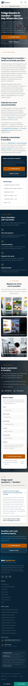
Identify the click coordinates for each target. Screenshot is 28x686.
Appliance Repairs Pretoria (8, 615)
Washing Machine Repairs (8, 586)
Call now (8, 684)
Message (5, 442)
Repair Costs (5, 592)
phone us (10, 118)
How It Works (5, 594)
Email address (6, 421)
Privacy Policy (4, 676)
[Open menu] (25, 2)
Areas (6, 6)
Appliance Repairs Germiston (9, 630)
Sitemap (21, 676)
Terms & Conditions (7, 665)
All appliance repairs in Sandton (12, 185)
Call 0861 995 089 (15, 37)
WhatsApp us (20, 391)
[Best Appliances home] (6, 2)
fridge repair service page (10, 128)
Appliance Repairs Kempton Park (10, 609)
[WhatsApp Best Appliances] (2, 576)
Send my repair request (15, 456)
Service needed (7, 435)
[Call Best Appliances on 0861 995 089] (21, 2)
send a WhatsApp (22, 143)
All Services (4, 589)
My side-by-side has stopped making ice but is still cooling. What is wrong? (12, 492)
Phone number (6, 414)
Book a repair (8, 644)
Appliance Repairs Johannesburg (10, 612)
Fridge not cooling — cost (10, 195)
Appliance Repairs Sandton (8, 617)
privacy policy (22, 462)
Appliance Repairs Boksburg (9, 625)
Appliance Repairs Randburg (9, 633)
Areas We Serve (6, 599)
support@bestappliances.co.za (13, 640)
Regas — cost (7, 202)
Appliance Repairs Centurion (9, 622)
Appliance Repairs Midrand (8, 620)
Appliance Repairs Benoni (8, 628)
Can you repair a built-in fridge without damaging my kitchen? (11, 519)
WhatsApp (22, 684)
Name (4, 407)
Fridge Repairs (5, 584)
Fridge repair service (9, 192)
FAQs (3, 602)
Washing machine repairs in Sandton (13, 188)
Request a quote (14, 173)
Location (5, 428)
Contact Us (3, 679)
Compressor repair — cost (10, 199)
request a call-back (6, 149)
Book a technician (14, 41)
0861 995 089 (11, 143)
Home (2, 6)
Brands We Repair (6, 597)
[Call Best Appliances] (6, 576)
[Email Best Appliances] (9, 576)
